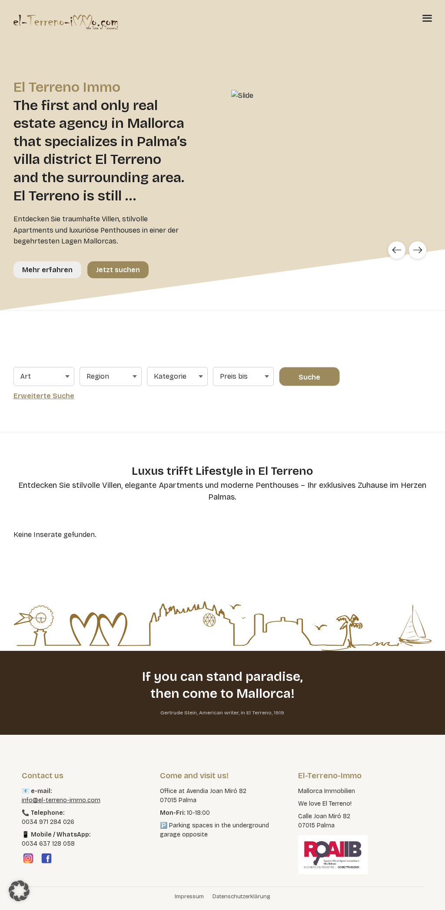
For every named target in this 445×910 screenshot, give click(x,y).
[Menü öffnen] (427, 18)
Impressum (189, 896)
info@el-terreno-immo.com (61, 800)
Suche (309, 377)
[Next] (417, 250)
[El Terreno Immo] (65, 21)
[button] (19, 891)
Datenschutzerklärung (241, 896)
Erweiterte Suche (43, 396)
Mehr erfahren (47, 270)
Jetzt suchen (118, 270)
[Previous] (396, 250)
